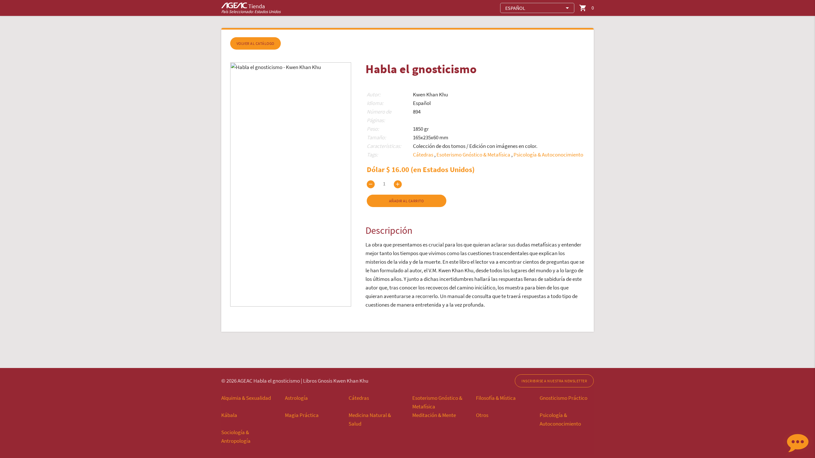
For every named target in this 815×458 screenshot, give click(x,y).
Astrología (296, 397)
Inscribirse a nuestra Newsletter (554, 380)
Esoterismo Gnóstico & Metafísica (473, 154)
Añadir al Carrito (406, 200)
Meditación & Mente (434, 415)
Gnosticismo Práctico (563, 397)
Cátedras (423, 154)
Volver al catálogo (255, 43)
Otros (482, 415)
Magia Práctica (302, 415)
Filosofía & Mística (496, 397)
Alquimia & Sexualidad (246, 397)
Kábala (229, 415)
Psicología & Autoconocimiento (548, 154)
